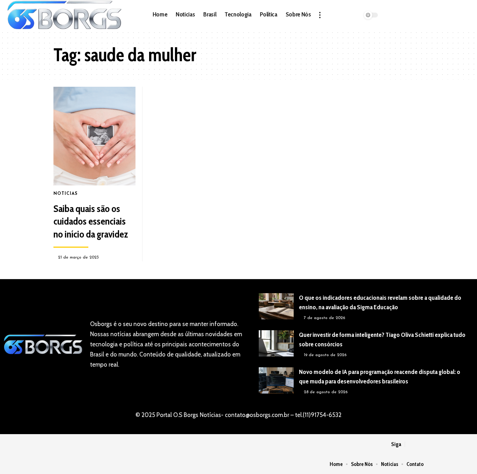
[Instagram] (382, 20)
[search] (402, 15)
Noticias (65, 194)
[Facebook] (382, 10)
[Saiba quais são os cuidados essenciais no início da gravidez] (94, 136)
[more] (320, 15)
